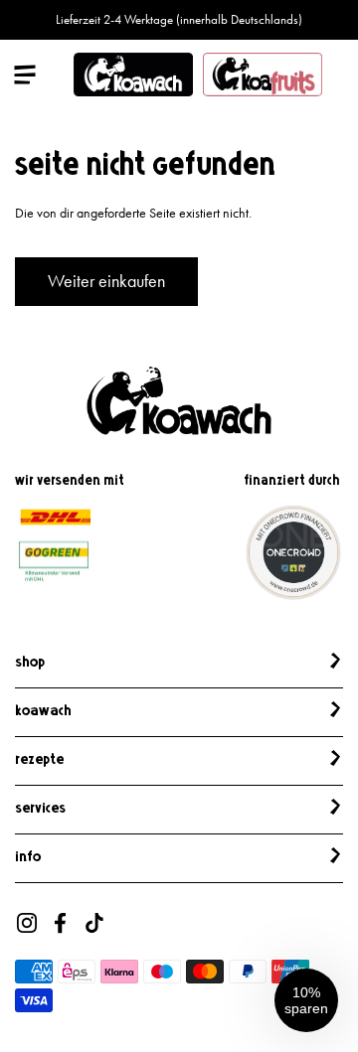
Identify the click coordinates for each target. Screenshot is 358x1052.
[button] (306, 1000)
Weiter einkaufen (106, 281)
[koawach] (133, 74)
